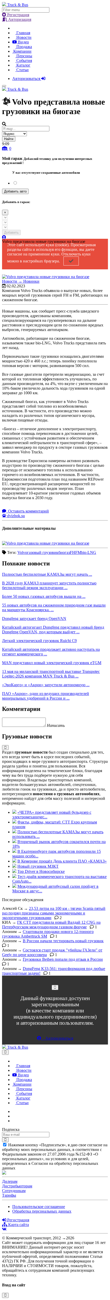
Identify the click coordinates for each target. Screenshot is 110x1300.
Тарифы (9, 1195)
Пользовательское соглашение (38, 1206)
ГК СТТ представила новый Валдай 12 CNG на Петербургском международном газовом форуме (51, 924)
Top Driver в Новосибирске (41, 871)
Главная (22, 33)
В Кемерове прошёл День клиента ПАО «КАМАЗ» (62, 861)
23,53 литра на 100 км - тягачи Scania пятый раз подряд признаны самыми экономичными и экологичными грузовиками (53, 913)
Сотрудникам (14, 1190)
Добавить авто (15, 191)
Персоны (23, 56)
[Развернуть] (5, 747)
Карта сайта (18, 1224)
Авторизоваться (26, 78)
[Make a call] (13, 1121)
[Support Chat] (13, 1116)
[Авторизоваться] (4, 237)
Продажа (23, 46)
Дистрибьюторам (17, 1186)
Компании (21, 51)
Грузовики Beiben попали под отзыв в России (63, 959)
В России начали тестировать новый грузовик (63, 941)
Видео (23, 42)
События (23, 60)
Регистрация (17, 15)
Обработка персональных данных (41, 1211)
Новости (23, 37)
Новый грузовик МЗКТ (38, 866)
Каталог (22, 65)
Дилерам (9, 1181)
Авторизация (19, 19)
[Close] (55, 987)
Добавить (11, 232)
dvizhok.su (15, 516)
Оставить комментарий (28, 511)
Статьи (22, 70)
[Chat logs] (13, 1111)
